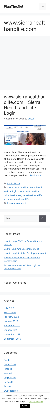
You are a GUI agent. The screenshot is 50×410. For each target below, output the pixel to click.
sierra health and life (17, 187)
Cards (7, 360)
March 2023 (10, 312)
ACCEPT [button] (25, 406)
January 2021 (11, 330)
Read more (35, 175)
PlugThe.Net (13, 6)
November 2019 (12, 334)
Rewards (8, 382)
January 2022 (11, 321)
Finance (8, 369)
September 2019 (12, 338)
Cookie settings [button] (36, 401)
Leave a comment (16, 203)
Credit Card (10, 364)
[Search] (42, 218)
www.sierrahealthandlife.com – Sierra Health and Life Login (25, 105)
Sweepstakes (11, 390)
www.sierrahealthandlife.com (19, 199)
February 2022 (11, 317)
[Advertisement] (25, 64)
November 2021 (12, 325)
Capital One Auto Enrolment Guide (21, 249)
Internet (8, 373)
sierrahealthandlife (32, 195)
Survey (7, 386)
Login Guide (13, 183)
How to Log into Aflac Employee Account (25, 253)
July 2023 (9, 308)
